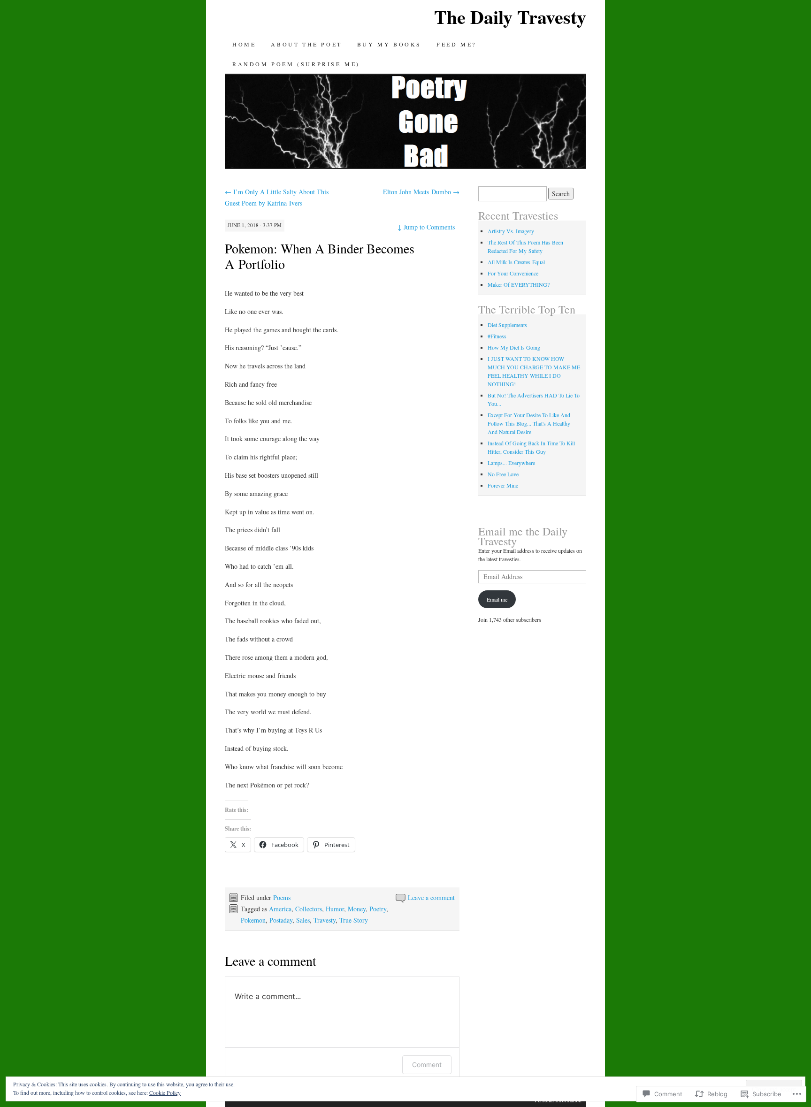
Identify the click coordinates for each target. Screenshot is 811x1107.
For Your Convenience (513, 273)
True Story (353, 920)
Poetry (377, 908)
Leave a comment (431, 897)
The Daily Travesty (510, 17)
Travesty (325, 920)
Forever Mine (503, 485)
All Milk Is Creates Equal (516, 262)
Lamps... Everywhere (511, 462)
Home (244, 44)
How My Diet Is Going (514, 347)
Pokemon (253, 920)
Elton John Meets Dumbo (421, 191)
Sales (303, 920)
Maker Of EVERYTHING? (519, 284)
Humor (335, 908)
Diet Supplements (507, 324)
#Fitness (497, 336)
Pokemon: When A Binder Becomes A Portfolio (319, 256)
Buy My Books (389, 44)
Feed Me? (456, 44)
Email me (497, 599)
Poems (282, 897)
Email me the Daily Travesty (522, 536)
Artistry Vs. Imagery (511, 231)
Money (357, 908)
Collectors (308, 908)
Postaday (280, 920)
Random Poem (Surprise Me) (296, 64)
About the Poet (306, 44)
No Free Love (503, 474)
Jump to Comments (426, 226)
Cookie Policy (165, 1092)
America (280, 908)
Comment (427, 1065)
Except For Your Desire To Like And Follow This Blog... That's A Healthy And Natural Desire (529, 423)
